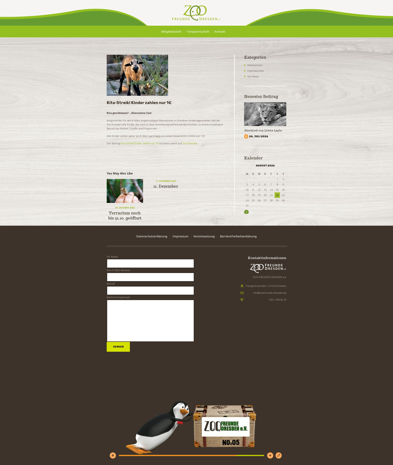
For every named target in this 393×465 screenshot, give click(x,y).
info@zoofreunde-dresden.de (269, 293)
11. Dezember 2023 (166, 181)
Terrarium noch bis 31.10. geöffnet (125, 215)
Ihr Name (112, 256)
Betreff (111, 283)
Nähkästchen (255, 65)
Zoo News (253, 76)
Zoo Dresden (189, 143)
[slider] (191, 455)
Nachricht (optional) (118, 297)
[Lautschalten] (270, 455)
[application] (196, 409)
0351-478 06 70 (277, 299)
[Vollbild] (279, 455)
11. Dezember (165, 186)
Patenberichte (255, 71)
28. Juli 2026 (258, 136)
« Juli (250, 212)
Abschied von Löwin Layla (263, 130)
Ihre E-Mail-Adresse (118, 270)
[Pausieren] (113, 455)
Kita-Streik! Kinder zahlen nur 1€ (140, 143)
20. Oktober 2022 (125, 207)
